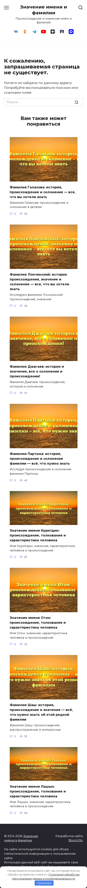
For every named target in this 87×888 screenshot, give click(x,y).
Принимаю (44, 883)
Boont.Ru (76, 840)
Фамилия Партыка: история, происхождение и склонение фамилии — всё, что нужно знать (40, 458)
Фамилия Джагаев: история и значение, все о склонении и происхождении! (37, 371)
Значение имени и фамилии (43, 10)
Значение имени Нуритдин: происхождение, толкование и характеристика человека (38, 535)
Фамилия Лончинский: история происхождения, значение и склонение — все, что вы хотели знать (39, 282)
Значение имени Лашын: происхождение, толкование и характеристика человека (38, 791)
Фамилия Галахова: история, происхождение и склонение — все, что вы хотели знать (42, 192)
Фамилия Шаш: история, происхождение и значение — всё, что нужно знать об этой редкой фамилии (41, 712)
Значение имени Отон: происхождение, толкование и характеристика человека (38, 622)
